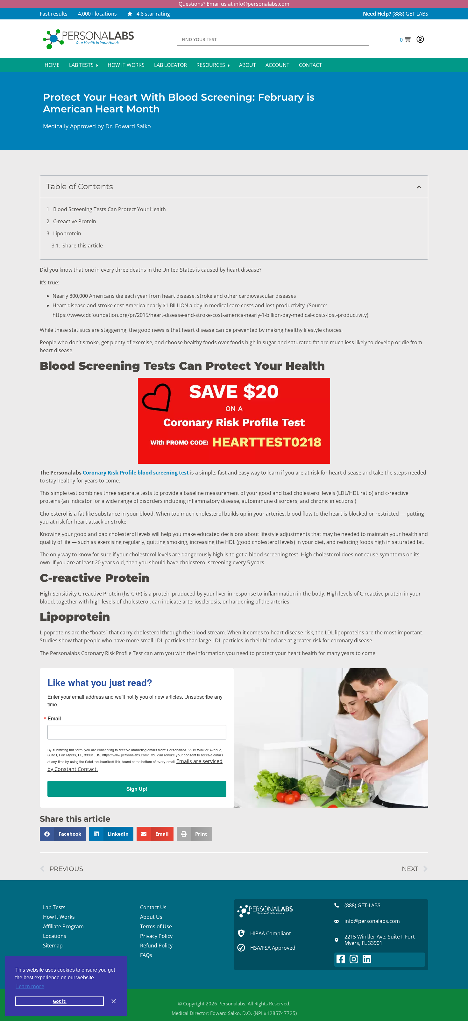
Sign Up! (136, 788)
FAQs (146, 955)
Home (52, 64)
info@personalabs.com (261, 3)
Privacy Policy (156, 935)
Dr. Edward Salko (128, 126)
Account (277, 64)
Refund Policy (156, 945)
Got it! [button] (60, 1001)
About (247, 64)
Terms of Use (156, 926)
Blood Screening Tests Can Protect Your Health (109, 209)
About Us (151, 916)
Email (54, 718)
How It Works (126, 64)
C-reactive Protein (74, 221)
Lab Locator (170, 64)
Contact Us (153, 907)
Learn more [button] (30, 986)
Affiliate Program (63, 926)
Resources (211, 64)
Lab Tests (82, 64)
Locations (54, 935)
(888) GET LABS (410, 13)
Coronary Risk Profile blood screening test (136, 472)
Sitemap (53, 945)
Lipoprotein (67, 233)
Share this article (82, 245)
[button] (405, 40)
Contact (310, 64)
